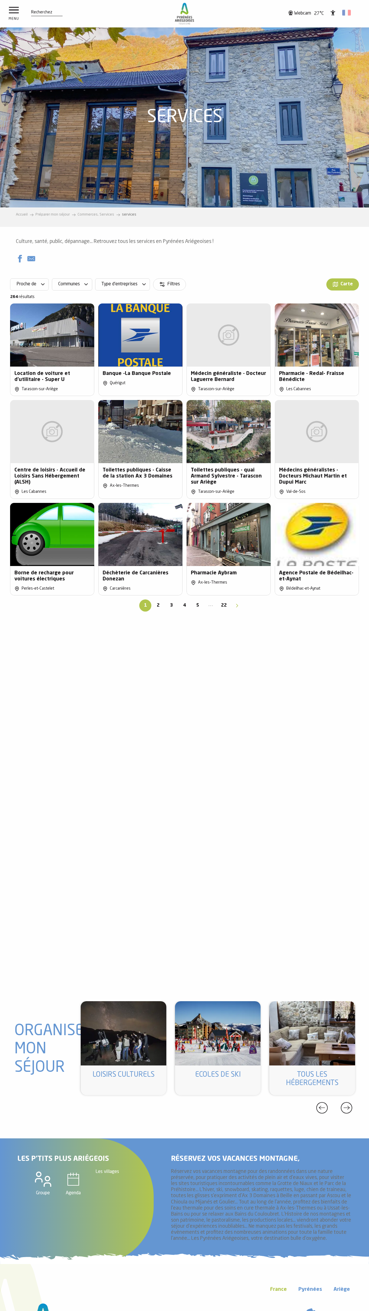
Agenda (73, 1193)
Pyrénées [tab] (310, 1289)
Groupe (43, 1193)
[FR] (347, 12)
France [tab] (278, 1289)
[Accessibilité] (333, 12)
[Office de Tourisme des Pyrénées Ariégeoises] (184, 13)
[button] (41, 12)
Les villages (107, 1171)
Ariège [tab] (342, 1289)
